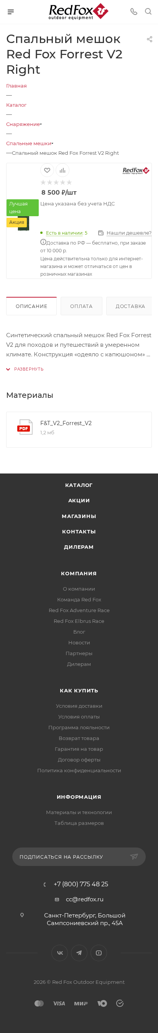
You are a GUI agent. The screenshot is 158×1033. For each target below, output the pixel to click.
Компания (79, 573)
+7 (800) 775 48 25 (81, 884)
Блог (79, 632)
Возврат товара (79, 738)
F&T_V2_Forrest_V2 (66, 423)
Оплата (81, 306)
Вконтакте (59, 953)
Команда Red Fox (79, 599)
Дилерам (79, 547)
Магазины (79, 516)
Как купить (79, 690)
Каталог (79, 485)
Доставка (130, 306)
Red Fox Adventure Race (79, 610)
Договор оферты (79, 760)
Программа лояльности (79, 727)
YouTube (99, 953)
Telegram (79, 953)
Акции (79, 500)
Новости (79, 642)
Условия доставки (79, 706)
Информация (79, 797)
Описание (31, 306)
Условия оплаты (79, 716)
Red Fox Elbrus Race (79, 621)
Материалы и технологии (79, 812)
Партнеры (79, 653)
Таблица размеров (79, 823)
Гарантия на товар (79, 749)
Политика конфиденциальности (79, 770)
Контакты (78, 531)
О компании (79, 589)
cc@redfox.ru (85, 899)
